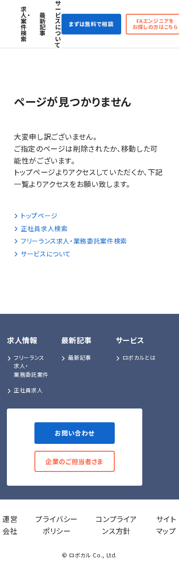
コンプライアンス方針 (116, 524)
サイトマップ (166, 524)
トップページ (39, 215)
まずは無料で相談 (91, 24)
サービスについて (58, 24)
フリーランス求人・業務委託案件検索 (74, 240)
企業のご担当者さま (74, 461)
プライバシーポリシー (56, 524)
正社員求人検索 (44, 228)
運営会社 (9, 524)
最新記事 (42, 24)
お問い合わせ (75, 432)
